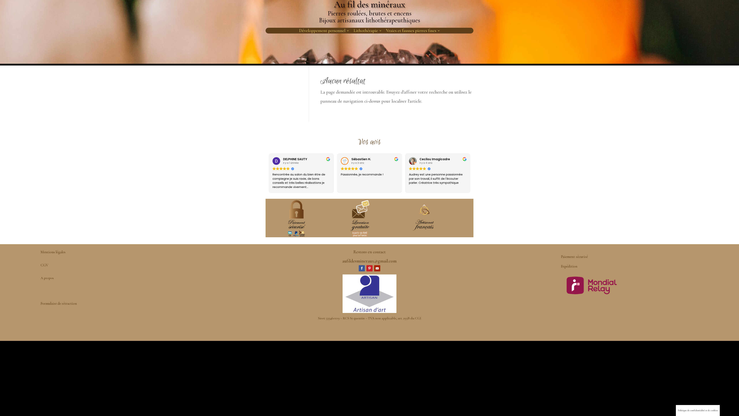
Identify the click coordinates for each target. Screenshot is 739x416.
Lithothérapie (366, 31)
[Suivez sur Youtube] (377, 268)
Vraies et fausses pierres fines (411, 31)
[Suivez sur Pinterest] (369, 268)
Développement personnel (322, 31)
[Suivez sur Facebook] (362, 268)
